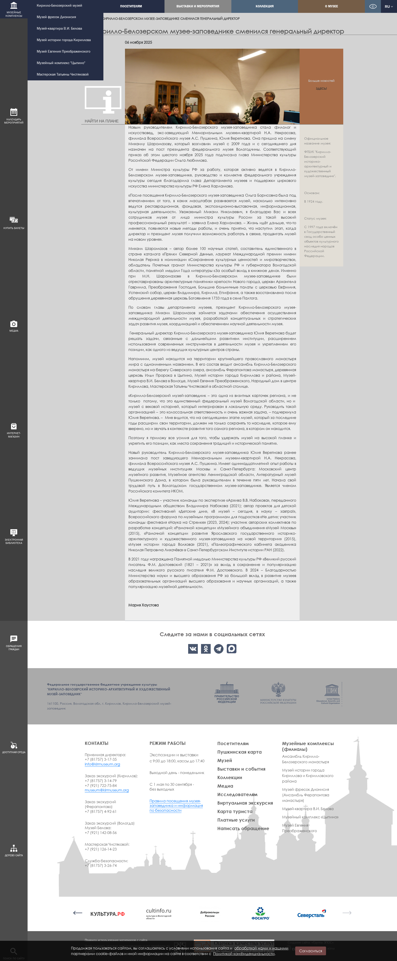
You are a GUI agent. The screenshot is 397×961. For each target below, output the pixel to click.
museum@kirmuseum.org (107, 790)
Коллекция (265, 6)
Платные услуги (236, 820)
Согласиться (310, 951)
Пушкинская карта (239, 752)
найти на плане (102, 121)
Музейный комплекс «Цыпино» (310, 817)
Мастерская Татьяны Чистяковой (63, 74)
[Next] (346, 912)
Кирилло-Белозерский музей (59, 5)
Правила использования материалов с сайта (116, 940)
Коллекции (229, 777)
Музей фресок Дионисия (56, 17)
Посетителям (131, 6)
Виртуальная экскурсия (245, 803)
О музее (331, 6)
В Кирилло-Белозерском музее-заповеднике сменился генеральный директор (169, 18)
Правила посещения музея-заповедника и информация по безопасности (176, 806)
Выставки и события (241, 769)
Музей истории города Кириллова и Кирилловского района (307, 775)
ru (388, 6)
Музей (224, 760)
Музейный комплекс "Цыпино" (61, 63)
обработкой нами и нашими (261, 948)
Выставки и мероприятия (197, 6)
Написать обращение (243, 828)
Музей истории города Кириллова (64, 40)
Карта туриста (234, 811)
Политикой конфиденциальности (244, 953)
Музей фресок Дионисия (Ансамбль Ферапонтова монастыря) (305, 795)
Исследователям (237, 794)
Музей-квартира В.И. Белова (59, 28)
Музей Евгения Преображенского (63, 51)
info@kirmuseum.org (102, 764)
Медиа (225, 786)
